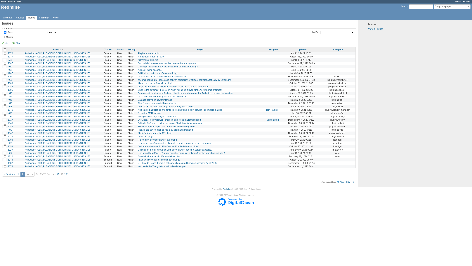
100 (66, 174)
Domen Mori (272, 120)
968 (10, 106)
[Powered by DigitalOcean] (236, 205)
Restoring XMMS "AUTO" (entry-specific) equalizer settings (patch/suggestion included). (181, 153)
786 (10, 116)
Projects (11, 1)
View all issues (375, 29)
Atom (342, 182)
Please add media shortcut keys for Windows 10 (162, 76)
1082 (10, 126)
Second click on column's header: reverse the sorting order (167, 63)
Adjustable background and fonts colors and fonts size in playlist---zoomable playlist (180, 110)
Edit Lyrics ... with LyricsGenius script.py (158, 73)
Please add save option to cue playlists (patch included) (166, 130)
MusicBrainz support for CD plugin (155, 133)
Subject (200, 49)
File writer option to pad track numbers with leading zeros (166, 126)
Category (338, 49)
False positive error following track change (159, 159)
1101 (10, 76)
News (56, 17)
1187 (10, 63)
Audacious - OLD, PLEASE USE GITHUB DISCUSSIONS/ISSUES (57, 53)
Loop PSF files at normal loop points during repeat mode (166, 106)
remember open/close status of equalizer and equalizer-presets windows (174, 143)
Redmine (227, 189)
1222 (10, 156)
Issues (31, 17)
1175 (10, 159)
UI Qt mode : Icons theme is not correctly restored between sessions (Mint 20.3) (177, 163)
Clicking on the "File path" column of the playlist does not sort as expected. (175, 150)
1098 (10, 140)
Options (9, 37)
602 (10, 153)
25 (58, 174)
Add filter (316, 32)
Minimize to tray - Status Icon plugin (155, 83)
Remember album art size (151, 56)
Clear (18, 43)
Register (466, 1)
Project (57, 49)
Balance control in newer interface (155, 100)
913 (10, 103)
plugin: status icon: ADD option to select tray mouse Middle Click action (173, 86)
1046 (10, 123)
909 (10, 143)
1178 (10, 166)
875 (10, 113)
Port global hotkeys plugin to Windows (157, 116)
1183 (10, 83)
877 (10, 130)
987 (10, 66)
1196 (10, 90)
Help (19, 1)
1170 (10, 53)
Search (404, 6)
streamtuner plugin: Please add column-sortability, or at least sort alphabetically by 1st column (184, 80)
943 (10, 93)
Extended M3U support (149, 113)
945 (10, 100)
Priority (132, 49)
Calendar (44, 17)
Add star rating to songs (150, 70)
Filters (9, 29)
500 (10, 60)
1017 (10, 120)
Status (10, 32)
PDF (354, 182)
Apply (8, 43)
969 (10, 80)
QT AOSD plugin (146, 136)
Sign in (458, 1)
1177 (10, 56)
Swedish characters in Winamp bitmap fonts (160, 156)
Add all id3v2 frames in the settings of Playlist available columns (170, 123)
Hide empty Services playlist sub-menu (157, 140)
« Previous (9, 174)
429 (10, 96)
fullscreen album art (148, 60)
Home (3, 1)
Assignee (273, 49)
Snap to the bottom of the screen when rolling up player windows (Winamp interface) (180, 90)
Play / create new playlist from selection (157, 103)
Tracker (108, 49)
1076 (10, 110)
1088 (10, 86)
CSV (348, 182)
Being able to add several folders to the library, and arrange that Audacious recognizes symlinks (185, 93)
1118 (10, 150)
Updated (302, 49)
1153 (10, 146)
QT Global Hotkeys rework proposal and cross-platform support (169, 120)
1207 (10, 73)
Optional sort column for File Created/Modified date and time (168, 146)
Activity (20, 17)
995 (10, 70)
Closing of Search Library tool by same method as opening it (168, 66)
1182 (10, 163)
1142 (10, 133)
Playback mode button (149, 53)
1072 (10, 136)
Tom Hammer (272, 110)
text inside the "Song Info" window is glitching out (162, 166)
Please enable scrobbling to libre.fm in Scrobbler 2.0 (164, 96)
